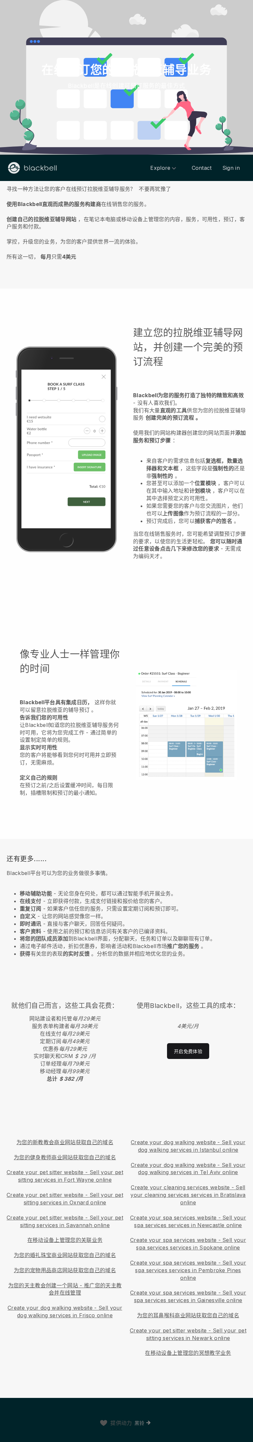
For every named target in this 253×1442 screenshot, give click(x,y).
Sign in (231, 168)
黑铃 (139, 1423)
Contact (202, 168)
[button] (126, 222)
